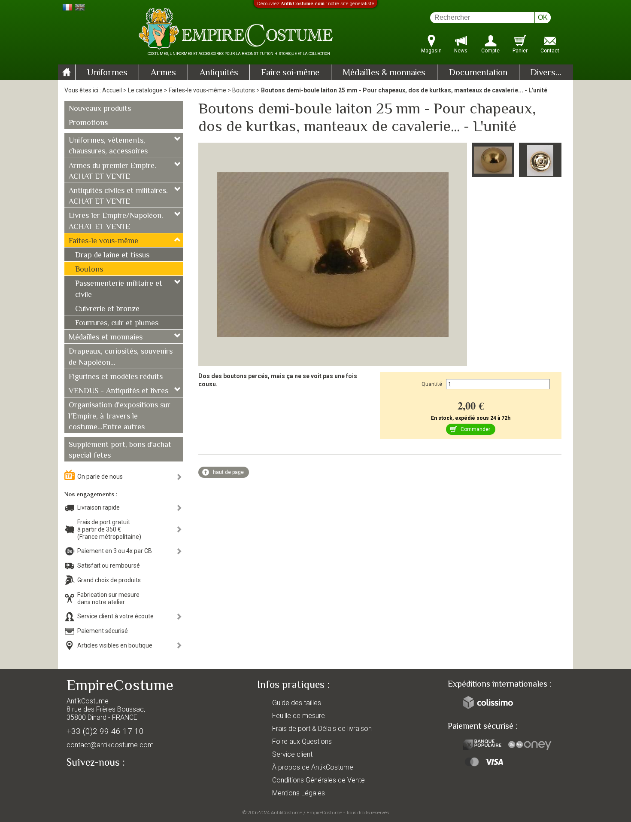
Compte (490, 51)
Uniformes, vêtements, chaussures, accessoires (108, 146)
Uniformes (107, 73)
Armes (163, 73)
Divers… (546, 73)
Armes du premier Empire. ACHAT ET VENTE (112, 171)
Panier (520, 51)
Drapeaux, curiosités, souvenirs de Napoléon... (121, 357)
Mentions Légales (298, 793)
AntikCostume (286, 813)
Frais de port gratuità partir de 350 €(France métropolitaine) (109, 529)
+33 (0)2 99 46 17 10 (105, 731)
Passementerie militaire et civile (118, 289)
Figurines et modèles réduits (116, 377)
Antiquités (219, 73)
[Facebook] (88, 782)
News (460, 51)
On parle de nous (100, 476)
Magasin (431, 51)
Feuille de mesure (298, 716)
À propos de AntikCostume (312, 767)
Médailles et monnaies (106, 338)
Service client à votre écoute (115, 616)
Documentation (478, 73)
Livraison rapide (98, 507)
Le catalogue (145, 90)
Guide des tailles (296, 703)
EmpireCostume (324, 813)
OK (543, 17)
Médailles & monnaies (384, 73)
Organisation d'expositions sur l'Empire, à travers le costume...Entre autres (119, 416)
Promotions (88, 123)
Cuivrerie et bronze (107, 309)
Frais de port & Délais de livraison (322, 728)
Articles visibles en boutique (114, 645)
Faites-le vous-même (197, 90)
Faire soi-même (290, 73)
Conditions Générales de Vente (318, 780)
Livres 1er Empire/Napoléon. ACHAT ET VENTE (116, 221)
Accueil (112, 90)
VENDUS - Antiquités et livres (118, 391)
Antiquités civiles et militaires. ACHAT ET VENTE (118, 196)
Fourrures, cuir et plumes (116, 324)
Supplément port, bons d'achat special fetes (120, 450)
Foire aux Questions (302, 741)
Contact (549, 51)
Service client (292, 754)
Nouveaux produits (100, 109)
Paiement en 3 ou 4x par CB (114, 550)
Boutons (243, 90)
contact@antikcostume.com (110, 745)
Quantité (432, 384)
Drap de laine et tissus (112, 256)
